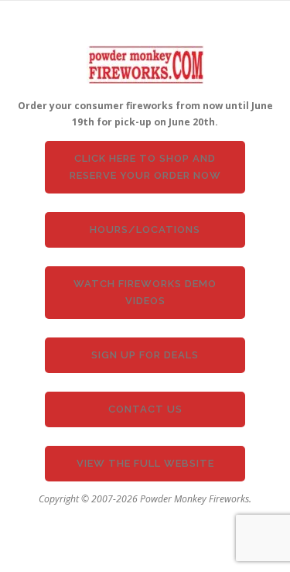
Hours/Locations (145, 229)
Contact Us (145, 409)
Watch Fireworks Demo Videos (145, 292)
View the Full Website (145, 463)
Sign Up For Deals (145, 355)
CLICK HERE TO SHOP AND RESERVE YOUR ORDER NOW (145, 166)
